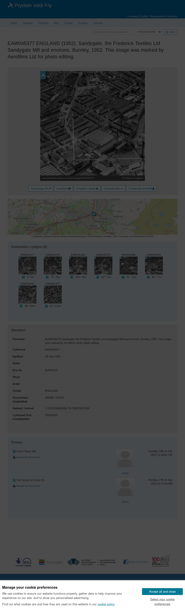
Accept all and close (162, 591)
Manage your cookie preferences (29, 587)
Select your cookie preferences (162, 601)
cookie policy (106, 604)
